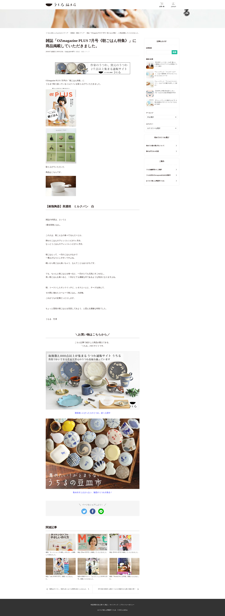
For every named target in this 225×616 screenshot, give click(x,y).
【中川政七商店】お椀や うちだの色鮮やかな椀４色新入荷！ (116, 589)
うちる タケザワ (69, 51)
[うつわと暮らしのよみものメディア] (61, 4)
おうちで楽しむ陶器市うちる (155, 181)
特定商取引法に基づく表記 (99, 605)
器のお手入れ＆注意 (152, 151)
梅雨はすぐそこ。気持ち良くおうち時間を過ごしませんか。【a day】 (71, 589)
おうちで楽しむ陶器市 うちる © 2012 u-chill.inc (113, 610)
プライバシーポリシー (127, 605)
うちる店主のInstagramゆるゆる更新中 (158, 175)
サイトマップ (114, 605)
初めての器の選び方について (155, 145)
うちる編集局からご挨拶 (154, 169)
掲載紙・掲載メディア (83, 51)
